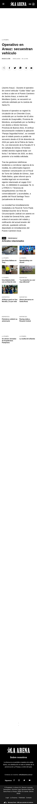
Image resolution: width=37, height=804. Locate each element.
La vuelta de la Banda (27, 339)
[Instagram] (19, 780)
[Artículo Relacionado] (10, 250)
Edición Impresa (12, 238)
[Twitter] (24, 780)
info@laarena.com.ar (25, 774)
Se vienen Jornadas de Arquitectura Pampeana (9, 340)
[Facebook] (14, 780)
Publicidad (22, 797)
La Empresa (13, 797)
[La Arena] (18, 4)
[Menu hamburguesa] (3, 4)
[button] (9, 68)
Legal (7, 797)
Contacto (28, 797)
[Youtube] (29, 780)
